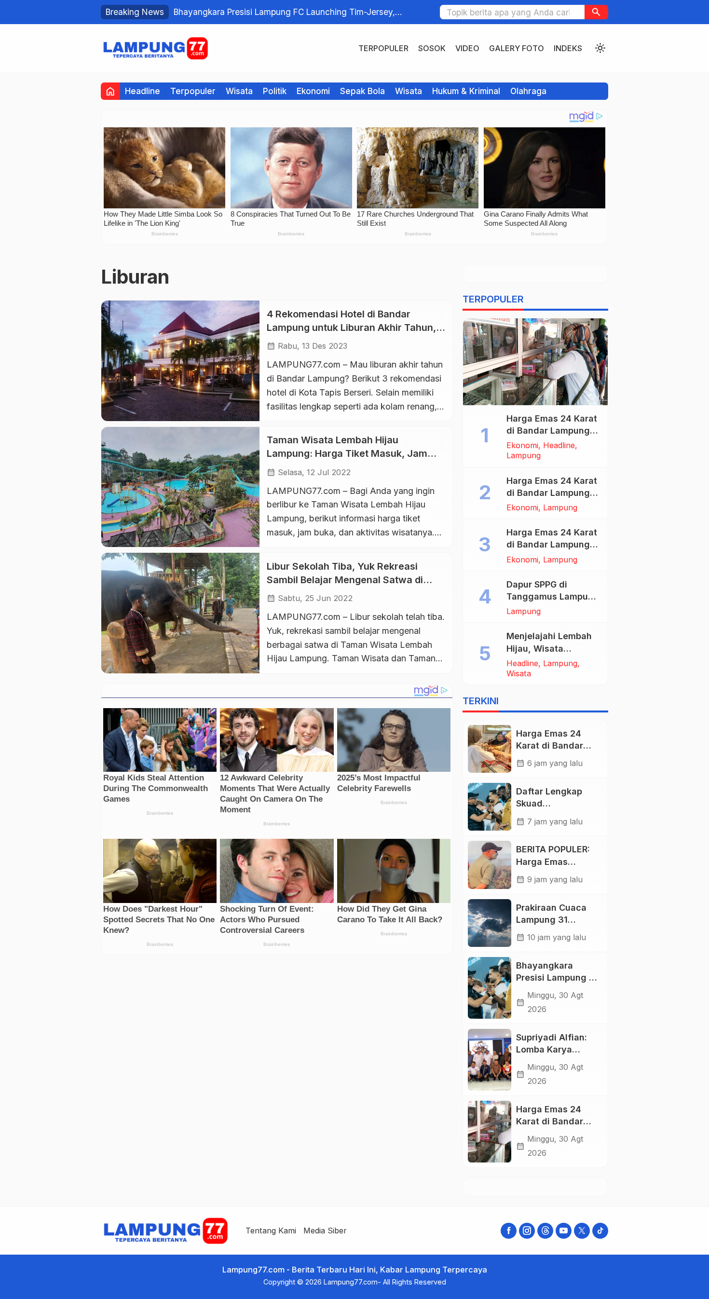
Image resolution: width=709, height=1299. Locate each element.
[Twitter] (582, 1231)
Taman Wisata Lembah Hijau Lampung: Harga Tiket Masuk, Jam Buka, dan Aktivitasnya (347, 454)
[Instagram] (527, 1231)
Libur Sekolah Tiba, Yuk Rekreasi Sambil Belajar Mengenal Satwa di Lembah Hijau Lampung (345, 580)
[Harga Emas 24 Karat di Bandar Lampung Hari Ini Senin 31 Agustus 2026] (489, 749)
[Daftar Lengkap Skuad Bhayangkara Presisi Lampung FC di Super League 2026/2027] (489, 807)
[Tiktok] (600, 1231)
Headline (142, 91)
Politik (274, 91)
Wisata (239, 91)
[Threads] (545, 1231)
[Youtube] (564, 1231)
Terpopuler (383, 48)
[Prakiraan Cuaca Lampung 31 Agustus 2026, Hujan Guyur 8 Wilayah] (489, 923)
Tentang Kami (270, 1230)
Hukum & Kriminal (466, 91)
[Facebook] (509, 1231)
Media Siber (325, 1230)
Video (467, 48)
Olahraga (528, 91)
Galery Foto (516, 48)
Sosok (432, 48)
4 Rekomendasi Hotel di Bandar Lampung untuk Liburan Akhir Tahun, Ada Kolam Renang (351, 327)
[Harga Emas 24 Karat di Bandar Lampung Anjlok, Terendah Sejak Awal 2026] (535, 361)
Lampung (523, 455)
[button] (596, 12)
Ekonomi (313, 91)
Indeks (568, 48)
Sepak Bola (362, 91)
